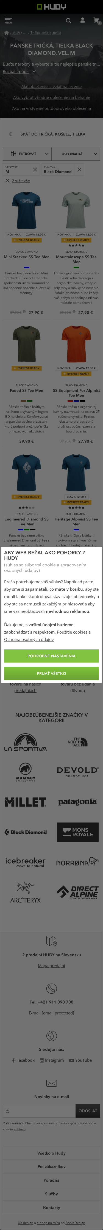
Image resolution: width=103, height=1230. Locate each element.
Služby (51, 1193)
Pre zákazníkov (52, 1166)
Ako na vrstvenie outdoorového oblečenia (51, 108)
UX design (25, 1222)
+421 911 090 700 (55, 1001)
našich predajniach (27, 687)
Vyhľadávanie (69, 20)
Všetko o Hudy (51, 1152)
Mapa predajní (51, 966)
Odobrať (35, 169)
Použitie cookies (72, 632)
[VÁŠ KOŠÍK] (96, 20)
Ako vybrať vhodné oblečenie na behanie (51, 98)
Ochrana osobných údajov (29, 640)
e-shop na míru (48, 1222)
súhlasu (20, 1129)
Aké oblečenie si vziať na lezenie (51, 87)
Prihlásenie (82, 20)
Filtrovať (27, 153)
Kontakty (51, 1207)
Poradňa (51, 1180)
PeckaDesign (75, 1222)
